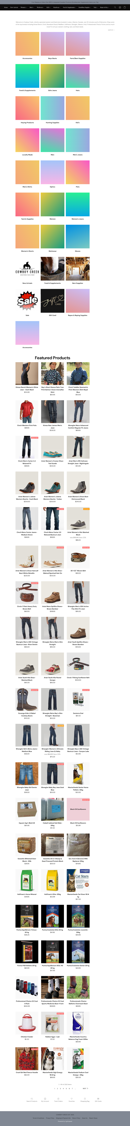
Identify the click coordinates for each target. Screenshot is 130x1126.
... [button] (75, 1089)
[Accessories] (27, 44)
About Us (84, 1118)
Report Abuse (93, 1118)
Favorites (72, 1101)
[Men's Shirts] (27, 172)
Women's (23, 7)
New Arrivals (14, 7)
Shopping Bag (84, 1101)
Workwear (40, 7)
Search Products (32, 1101)
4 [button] (63, 1089)
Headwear (56, 7)
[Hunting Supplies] (52, 108)
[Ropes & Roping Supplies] (78, 301)
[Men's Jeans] (78, 140)
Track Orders (58, 1101)
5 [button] (66, 1089)
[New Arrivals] (27, 269)
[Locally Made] (27, 140)
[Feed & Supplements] (27, 76)
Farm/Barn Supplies (84, 7)
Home (6, 7)
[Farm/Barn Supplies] (78, 44)
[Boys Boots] (52, 44)
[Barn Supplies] (78, 269)
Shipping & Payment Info (63, 1118)
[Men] (52, 140)
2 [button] (57, 1089)
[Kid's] (78, 108)
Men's (31, 7)
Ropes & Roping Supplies (107, 7)
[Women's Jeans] (78, 204)
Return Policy (76, 1118)
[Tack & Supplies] (27, 204)
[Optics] (52, 172)
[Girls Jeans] (52, 76)
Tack (95, 7)
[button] (115, 7)
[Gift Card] (52, 301)
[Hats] (78, 76)
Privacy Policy (50, 1118)
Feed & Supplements (69, 7)
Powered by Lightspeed (65, 1121)
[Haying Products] (27, 108)
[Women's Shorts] (27, 236)
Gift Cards (98, 1101)
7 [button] (72, 1089)
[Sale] (27, 301)
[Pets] (78, 172)
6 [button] (69, 1089)
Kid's (48, 7)
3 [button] (60, 1089)
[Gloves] (78, 236)
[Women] (52, 204)
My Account (45, 1101)
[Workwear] (52, 236)
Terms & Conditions (38, 1118)
